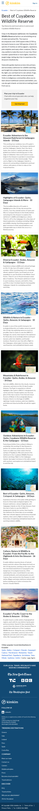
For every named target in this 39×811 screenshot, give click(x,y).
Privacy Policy (6, 808)
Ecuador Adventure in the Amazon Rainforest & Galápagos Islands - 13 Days (19, 138)
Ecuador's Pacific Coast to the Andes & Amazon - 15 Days (17, 614)
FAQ (3, 788)
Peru (3, 743)
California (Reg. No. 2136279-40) (10, 720)
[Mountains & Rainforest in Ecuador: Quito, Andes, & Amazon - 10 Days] (19, 361)
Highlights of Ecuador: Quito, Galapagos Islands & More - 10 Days (17, 200)
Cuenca (4, 653)
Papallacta (17, 655)
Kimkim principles (7, 769)
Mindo (4, 658)
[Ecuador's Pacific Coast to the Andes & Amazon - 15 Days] (19, 599)
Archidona (26, 655)
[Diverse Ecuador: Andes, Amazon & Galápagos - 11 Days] (19, 245)
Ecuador (5, 10)
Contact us (5, 762)
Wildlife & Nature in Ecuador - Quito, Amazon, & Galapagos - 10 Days (19, 320)
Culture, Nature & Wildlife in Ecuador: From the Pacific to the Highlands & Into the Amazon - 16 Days (19, 555)
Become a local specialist (10, 776)
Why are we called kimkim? (10, 795)
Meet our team (7, 758)
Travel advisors (7, 780)
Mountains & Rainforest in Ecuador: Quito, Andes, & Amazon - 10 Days (19, 378)
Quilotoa (11, 658)
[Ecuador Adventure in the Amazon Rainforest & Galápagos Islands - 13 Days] (19, 121)
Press (4, 773)
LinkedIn (8, 712)
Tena (32, 655)
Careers (4, 765)
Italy (3, 736)
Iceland (4, 739)
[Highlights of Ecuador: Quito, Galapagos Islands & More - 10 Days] (19, 183)
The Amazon (13, 653)
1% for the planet (7, 799)
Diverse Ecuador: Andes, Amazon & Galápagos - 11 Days (19, 261)
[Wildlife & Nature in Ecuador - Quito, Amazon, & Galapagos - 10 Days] (19, 303)
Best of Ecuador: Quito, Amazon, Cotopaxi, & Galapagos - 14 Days (18, 494)
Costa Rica (5, 750)
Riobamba (23, 653)
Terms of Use (28, 805)
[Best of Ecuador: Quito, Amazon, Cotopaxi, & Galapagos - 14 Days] (19, 479)
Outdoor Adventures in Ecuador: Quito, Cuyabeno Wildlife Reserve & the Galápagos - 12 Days (19, 438)
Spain (3, 746)
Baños (9, 650)
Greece (4, 732)
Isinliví (17, 658)
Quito (4, 650)
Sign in (35, 3)
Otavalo (24, 650)
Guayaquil (31, 650)
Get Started (19, 104)
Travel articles (6, 792)
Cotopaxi (16, 650)
